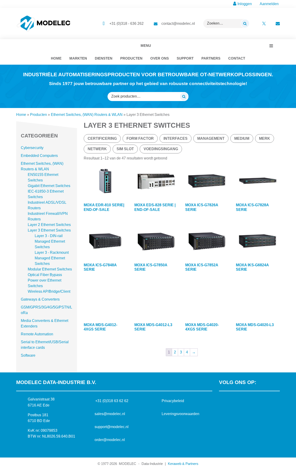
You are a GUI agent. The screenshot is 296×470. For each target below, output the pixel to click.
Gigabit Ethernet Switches (49, 186)
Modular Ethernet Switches (50, 269)
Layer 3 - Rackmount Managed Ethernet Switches (52, 258)
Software (28, 355)
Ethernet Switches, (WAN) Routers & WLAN (87, 115)
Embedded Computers (39, 156)
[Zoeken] (245, 23)
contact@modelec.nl (178, 23)
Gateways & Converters (40, 299)
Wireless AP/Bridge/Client (49, 291)
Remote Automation (37, 334)
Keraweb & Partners (183, 464)
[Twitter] (237, 401)
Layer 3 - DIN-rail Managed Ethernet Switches (50, 241)
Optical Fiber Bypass (45, 275)
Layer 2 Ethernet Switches (49, 225)
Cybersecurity (32, 148)
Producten (38, 115)
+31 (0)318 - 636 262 (126, 23)
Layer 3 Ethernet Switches (49, 230)
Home (21, 115)
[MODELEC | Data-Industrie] (43, 23)
